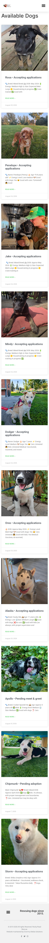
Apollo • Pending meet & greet (23, 698)
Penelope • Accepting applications (18, 167)
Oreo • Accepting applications (23, 523)
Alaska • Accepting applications (24, 610)
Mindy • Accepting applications (24, 344)
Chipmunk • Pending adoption (23, 783)
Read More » (10, 98)
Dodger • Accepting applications (17, 433)
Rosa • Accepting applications (23, 77)
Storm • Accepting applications (24, 871)
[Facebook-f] (21, 936)
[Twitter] (24, 936)
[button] (43, 6)
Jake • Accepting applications (23, 256)
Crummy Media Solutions (33, 932)
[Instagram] (27, 936)
